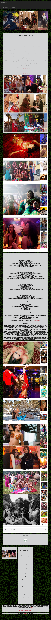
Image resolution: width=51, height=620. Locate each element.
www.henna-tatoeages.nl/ (28, 59)
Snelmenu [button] (13, 7)
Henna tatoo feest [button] (5, 7)
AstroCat (25, 613)
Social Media (25, 535)
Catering (33, 4)
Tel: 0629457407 (18, 4)
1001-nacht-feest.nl (36, 320)
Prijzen (39, 4)
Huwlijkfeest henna (4, 2)
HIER (32, 607)
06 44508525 (27, 72)
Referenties (45, 4)
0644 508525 (27, 67)
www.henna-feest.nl (31, 58)
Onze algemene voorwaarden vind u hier (25, 610)
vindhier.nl (25, 537)
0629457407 (22, 72)
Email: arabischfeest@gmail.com (7, 4)
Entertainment (26, 4)
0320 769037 (26, 66)
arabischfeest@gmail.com (26, 68)
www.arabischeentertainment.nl (32, 56)
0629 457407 (22, 67)
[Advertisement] (25, 617)
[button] (11, 530)
